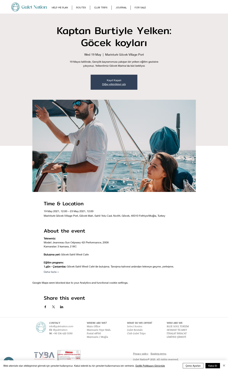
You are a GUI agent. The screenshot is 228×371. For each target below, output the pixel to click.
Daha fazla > (51, 271)
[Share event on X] (53, 307)
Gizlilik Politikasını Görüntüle (150, 365)
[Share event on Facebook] (45, 307)
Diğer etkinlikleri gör (114, 84)
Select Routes (134, 326)
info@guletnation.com (61, 326)
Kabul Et (212, 365)
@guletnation (60, 329)
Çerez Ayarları (193, 365)
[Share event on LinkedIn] (61, 307)
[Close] (224, 365)
